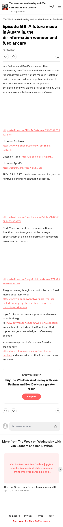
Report (50, 515)
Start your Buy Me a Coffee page (30, 521)
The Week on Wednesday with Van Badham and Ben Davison (27, 5)
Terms (39, 515)
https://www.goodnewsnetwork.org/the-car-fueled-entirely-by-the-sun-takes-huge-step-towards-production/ (29, 303)
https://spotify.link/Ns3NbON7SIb (22, 167)
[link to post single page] (31, 473)
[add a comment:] (14, 56)
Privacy (28, 515)
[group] (31, 474)
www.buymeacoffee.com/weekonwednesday (32, 322)
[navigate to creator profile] (5, 7)
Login (52, 6)
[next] (60, 469)
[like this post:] (6, 56)
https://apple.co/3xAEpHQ (37, 156)
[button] (59, 7)
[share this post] (58, 56)
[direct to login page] (34, 426)
